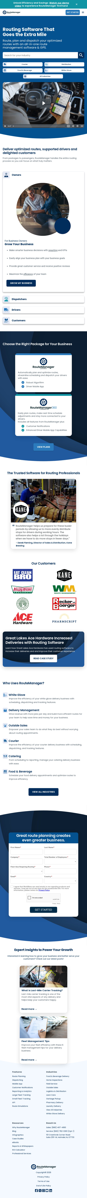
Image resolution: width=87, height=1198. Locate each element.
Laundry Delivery (53, 1106)
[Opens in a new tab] (36, 1191)
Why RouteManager (21, 1127)
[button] (43, 175)
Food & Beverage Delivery (57, 1076)
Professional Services (21, 1153)
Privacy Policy (43, 1177)
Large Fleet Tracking (21, 1095)
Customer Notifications (22, 1087)
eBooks (15, 1142)
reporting (53, 250)
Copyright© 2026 (43, 1172)
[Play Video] (5, 126)
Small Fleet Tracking (21, 1099)
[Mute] (73, 126)
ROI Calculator (18, 1150)
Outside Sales (52, 1087)
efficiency (28, 274)
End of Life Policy (43, 1185)
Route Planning (18, 1076)
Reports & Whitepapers (22, 1146)
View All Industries (54, 1110)
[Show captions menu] (68, 126)
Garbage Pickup (53, 1099)
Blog (14, 1131)
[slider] (39, 126)
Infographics (17, 1135)
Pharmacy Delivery (54, 1102)
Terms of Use (43, 1181)
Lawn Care (51, 1095)
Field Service (51, 1084)
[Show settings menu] (77, 126)
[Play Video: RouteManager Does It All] (43, 103)
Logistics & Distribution (56, 1091)
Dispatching (17, 1080)
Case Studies (18, 1138)
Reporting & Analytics (21, 1091)
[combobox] (43, 54)
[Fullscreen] (82, 126)
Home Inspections (54, 1080)
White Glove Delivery (55, 1113)
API (13, 1102)
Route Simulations (20, 1106)
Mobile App (17, 1084)
